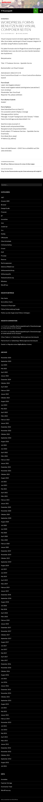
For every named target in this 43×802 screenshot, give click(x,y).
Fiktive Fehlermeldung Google (10, 309)
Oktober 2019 (5, 558)
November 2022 (6, 430)
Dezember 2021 (6, 467)
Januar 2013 (5, 744)
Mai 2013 (4, 733)
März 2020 (4, 540)
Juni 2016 (4, 682)
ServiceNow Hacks (7, 302)
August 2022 (5, 441)
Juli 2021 (4, 481)
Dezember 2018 (6, 595)
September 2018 (6, 598)
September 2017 (6, 638)
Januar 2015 (5, 715)
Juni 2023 (4, 405)
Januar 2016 (5, 686)
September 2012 (6, 759)
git (2, 216)
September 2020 (6, 518)
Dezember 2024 (6, 379)
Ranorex (3, 259)
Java (2, 223)
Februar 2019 (5, 587)
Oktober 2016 (5, 671)
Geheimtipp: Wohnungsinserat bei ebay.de (26, 337)
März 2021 (4, 496)
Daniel (3, 344)
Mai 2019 (4, 576)
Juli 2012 (4, 766)
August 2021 (5, 478)
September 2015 (6, 700)
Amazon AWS (5, 201)
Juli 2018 (4, 605)
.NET (2, 197)
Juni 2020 (4, 529)
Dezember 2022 (6, 427)
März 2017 (4, 660)
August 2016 (5, 675)
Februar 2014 (5, 719)
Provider (3, 256)
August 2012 (5, 762)
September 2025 (6, 361)
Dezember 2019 (6, 551)
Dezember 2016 (6, 664)
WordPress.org (5, 790)
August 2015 (5, 704)
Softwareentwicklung (7, 270)
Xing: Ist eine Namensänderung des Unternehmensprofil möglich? (21, 170)
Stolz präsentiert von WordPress (9, 799)
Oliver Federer (5, 337)
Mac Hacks (4, 298)
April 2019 (4, 580)
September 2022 (6, 438)
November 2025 (6, 357)
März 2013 (4, 740)
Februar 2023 (5, 419)
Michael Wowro (22, 33)
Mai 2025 (4, 368)
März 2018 (4, 616)
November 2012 (6, 751)
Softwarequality (6, 274)
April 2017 (4, 657)
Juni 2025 (4, 365)
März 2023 (4, 416)
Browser (3, 205)
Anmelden (4, 779)
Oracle (3, 248)
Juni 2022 (4, 449)
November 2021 (6, 471)
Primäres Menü (40, 10)
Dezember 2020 (6, 507)
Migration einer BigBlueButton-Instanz (20, 344)
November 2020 (6, 511)
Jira (2, 230)
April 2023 (4, 412)
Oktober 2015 (5, 697)
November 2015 (6, 693)
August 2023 (5, 401)
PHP (2, 252)
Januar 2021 (5, 503)
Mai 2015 (4, 711)
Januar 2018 (5, 624)
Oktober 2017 (5, 635)
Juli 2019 (4, 569)
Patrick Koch (5, 341)
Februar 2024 (5, 390)
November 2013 (6, 722)
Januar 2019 (5, 591)
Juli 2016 (4, 678)
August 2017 (5, 642)
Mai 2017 (4, 653)
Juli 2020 (4, 525)
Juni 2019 (4, 573)
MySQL (3, 234)
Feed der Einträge (6, 783)
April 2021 (4, 492)
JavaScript (4, 226)
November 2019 (6, 554)
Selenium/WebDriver (7, 267)
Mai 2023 (4, 409)
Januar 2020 (5, 547)
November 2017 (6, 631)
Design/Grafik (5, 208)
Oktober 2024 (5, 383)
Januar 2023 (5, 423)
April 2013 (4, 737)
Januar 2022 (5, 463)
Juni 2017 (4, 649)
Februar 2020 (5, 543)
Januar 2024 (5, 394)
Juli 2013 (4, 726)
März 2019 (4, 584)
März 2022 (4, 456)
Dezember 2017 (6, 627)
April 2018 (4, 613)
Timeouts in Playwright (8, 305)
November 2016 (6, 667)
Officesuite (4, 237)
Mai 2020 (4, 533)
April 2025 (4, 372)
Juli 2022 (4, 445)
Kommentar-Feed (6, 787)
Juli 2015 (4, 708)
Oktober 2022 (5, 434)
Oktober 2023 (5, 398)
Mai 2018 (4, 609)
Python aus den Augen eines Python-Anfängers (15, 313)
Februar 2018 (5, 620)
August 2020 (5, 522)
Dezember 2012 (6, 748)
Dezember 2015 (6, 689)
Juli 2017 (4, 646)
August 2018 (5, 602)
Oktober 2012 (5, 755)
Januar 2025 (5, 376)
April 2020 (4, 536)
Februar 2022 (5, 460)
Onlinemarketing (6, 245)
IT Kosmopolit (6, 11)
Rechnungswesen (6, 263)
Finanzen (4, 212)
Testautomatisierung (7, 278)
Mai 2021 (4, 489)
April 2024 (4, 387)
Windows (4, 281)
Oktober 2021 (5, 474)
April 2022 (4, 452)
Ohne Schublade (6, 241)
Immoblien (4, 219)
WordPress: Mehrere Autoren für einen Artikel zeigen (18, 163)
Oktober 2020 (5, 514)
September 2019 (6, 562)
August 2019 (5, 565)
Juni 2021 (4, 485)
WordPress (5, 19)
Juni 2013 (4, 729)
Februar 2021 (5, 500)
